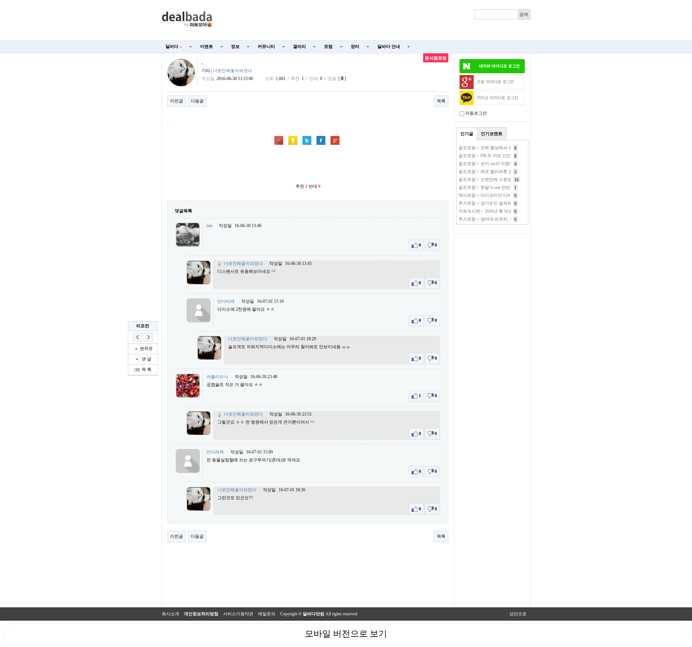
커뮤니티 (266, 46)
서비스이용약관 (238, 613)
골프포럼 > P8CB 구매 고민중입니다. (493, 155)
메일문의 (266, 613)
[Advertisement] (375, 20)
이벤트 (206, 46)
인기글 (466, 133)
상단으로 (518, 613)
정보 (235, 46)
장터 (355, 46)
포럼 (328, 46)
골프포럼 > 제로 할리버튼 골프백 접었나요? (500, 171)
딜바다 (173, 46)
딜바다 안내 (388, 46)
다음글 (197, 100)
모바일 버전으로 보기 (346, 633)
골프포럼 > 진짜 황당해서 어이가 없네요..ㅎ (500, 147)
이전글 (176, 100)
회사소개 (170, 613)
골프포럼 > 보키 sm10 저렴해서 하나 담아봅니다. (504, 163)
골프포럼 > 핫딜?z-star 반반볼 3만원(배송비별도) (504, 187)
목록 (441, 100)
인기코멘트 (491, 133)
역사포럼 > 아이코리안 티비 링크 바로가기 (499, 195)
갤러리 (299, 46)
